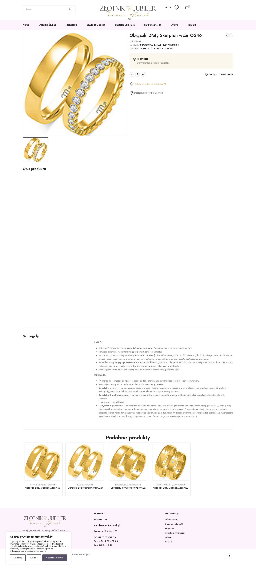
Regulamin (170, 528)
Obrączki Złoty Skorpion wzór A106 (42, 487)
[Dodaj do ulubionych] (56, 449)
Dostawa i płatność (174, 523)
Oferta (174, 25)
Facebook (131, 74)
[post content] (43, 462)
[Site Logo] (128, 12)
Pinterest (137, 74)
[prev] (227, 35)
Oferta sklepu (171, 519)
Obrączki (144, 48)
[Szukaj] (70, 9)
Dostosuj (18, 557)
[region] (38, 548)
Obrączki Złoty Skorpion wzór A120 (85, 487)
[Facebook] (229, 556)
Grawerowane (147, 45)
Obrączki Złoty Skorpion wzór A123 (170, 487)
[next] (231, 35)
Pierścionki (71, 25)
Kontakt (192, 25)
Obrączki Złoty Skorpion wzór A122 (128, 487)
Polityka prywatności (174, 532)
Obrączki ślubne (47, 25)
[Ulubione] (178, 7)
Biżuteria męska (152, 25)
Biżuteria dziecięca (125, 25)
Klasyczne (34, 485)
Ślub (158, 45)
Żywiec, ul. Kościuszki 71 (105, 531)
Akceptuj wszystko (54, 557)
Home (26, 25)
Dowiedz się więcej (44, 477)
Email (143, 74)
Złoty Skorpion (171, 45)
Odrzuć (33, 557)
